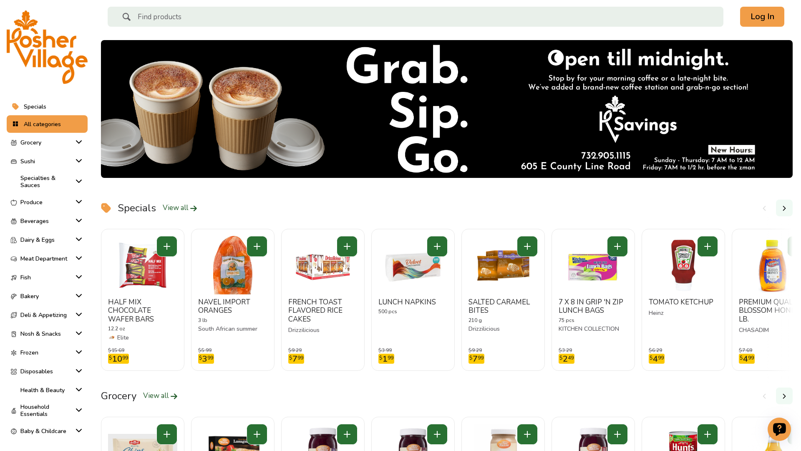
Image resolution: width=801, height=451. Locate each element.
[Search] (126, 18)
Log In (762, 16)
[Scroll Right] (784, 208)
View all (176, 208)
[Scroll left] (764, 208)
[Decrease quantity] (167, 246)
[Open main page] (47, 47)
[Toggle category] (77, 142)
